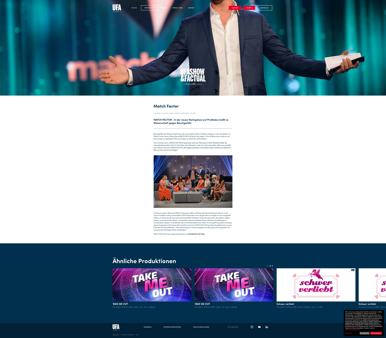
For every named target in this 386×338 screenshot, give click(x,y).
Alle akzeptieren (376, 333)
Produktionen (150, 8)
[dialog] (364, 323)
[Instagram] (252, 327)
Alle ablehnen (364, 333)
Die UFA (134, 8)
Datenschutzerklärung (172, 327)
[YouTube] (259, 327)
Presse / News (178, 8)
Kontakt (191, 8)
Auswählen (348, 333)
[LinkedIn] (267, 327)
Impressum (148, 327)
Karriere (164, 8)
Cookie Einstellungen (201, 327)
